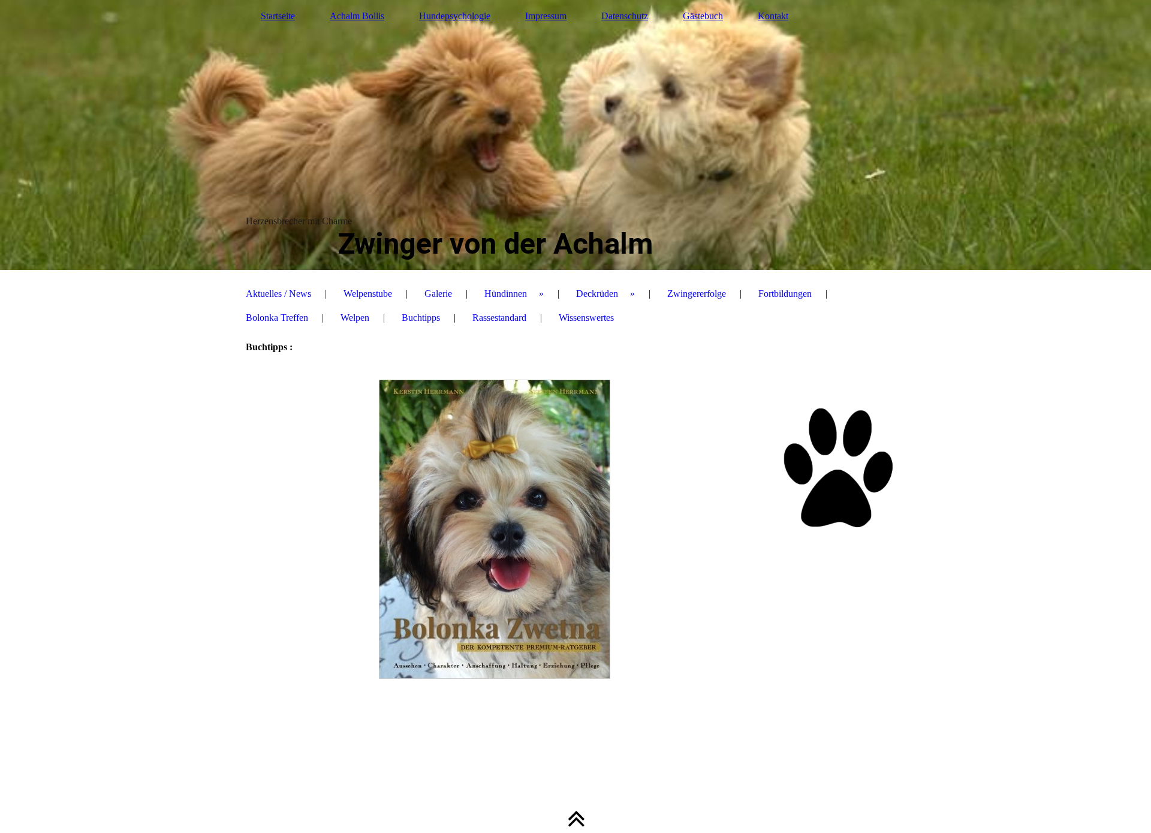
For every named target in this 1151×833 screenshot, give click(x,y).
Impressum (546, 16)
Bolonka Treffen (277, 317)
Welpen (355, 317)
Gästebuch (703, 16)
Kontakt (773, 16)
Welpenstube (368, 293)
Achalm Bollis (357, 16)
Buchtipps (421, 317)
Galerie (438, 293)
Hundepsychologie (454, 16)
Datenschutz (624, 16)
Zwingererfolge (696, 293)
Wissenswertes (586, 317)
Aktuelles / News (278, 293)
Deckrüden (597, 293)
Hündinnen (505, 293)
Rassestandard (499, 317)
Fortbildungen (785, 293)
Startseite (278, 16)
